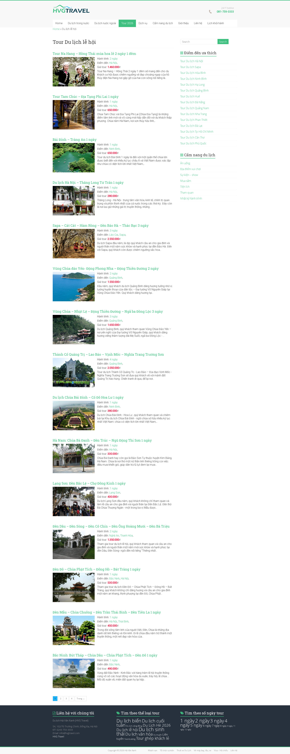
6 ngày (207, 725)
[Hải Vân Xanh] (71, 6)
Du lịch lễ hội (127, 729)
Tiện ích (184, 186)
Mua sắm (185, 181)
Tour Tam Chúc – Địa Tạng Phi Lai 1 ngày (86, 97)
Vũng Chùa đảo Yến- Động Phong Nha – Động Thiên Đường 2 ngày (106, 268)
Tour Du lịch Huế (190, 96)
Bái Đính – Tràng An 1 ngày (75, 139)
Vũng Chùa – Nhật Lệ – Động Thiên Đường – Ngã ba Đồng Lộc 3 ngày (108, 311)
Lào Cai (113, 234)
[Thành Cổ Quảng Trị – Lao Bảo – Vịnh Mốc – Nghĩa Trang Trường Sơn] (74, 359)
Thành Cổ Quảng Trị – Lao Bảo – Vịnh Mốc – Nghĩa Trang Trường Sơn (108, 354)
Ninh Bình (114, 148)
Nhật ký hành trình (191, 198)
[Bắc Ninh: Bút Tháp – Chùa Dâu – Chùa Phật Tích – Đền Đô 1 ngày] (74, 660)
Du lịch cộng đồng (134, 725)
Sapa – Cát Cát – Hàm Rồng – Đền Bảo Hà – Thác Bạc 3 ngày (101, 225)
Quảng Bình (115, 277)
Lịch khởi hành (215, 23)
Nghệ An (114, 535)
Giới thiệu (183, 23)
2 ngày (114, 58)
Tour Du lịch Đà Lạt (191, 126)
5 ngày (196, 725)
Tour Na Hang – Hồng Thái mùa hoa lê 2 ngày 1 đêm (94, 54)
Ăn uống (185, 163)
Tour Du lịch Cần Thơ (192, 137)
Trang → (81, 698)
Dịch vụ (143, 23)
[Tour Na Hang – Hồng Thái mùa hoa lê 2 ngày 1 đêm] (74, 58)
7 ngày (216, 725)
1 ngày (114, 101)
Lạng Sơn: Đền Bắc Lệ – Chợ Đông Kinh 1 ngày (89, 483)
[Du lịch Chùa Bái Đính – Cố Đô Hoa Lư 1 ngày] (74, 402)
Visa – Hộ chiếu (221, 750)
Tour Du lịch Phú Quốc (193, 143)
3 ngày (114, 230)
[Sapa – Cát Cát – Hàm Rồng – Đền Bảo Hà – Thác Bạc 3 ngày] (74, 230)
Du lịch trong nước (78, 23)
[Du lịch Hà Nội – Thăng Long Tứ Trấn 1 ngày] (74, 187)
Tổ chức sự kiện (167, 750)
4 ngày (114, 359)
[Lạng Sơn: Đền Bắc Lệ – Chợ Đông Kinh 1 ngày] (74, 488)
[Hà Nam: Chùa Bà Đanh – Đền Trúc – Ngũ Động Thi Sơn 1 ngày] (74, 445)
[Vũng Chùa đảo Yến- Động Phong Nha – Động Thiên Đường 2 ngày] (74, 273)
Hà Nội (113, 62)
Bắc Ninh (114, 578)
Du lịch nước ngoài (105, 23)
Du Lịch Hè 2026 (157, 725)
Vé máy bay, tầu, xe (202, 750)
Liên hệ (198, 23)
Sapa (122, 234)
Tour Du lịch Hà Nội (191, 61)
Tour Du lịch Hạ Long (192, 84)
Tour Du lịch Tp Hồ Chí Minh (196, 131)
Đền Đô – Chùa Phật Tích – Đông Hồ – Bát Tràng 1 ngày (96, 569)
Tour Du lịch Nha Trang (193, 114)
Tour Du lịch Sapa (190, 67)
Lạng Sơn (114, 492)
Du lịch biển (128, 720)
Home (59, 23)
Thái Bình (123, 621)
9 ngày (230, 726)
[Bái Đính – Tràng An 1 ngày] (74, 144)
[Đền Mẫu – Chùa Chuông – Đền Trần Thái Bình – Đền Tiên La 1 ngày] (74, 617)
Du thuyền (157, 735)
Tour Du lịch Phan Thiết (193, 120)
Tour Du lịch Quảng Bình (194, 90)
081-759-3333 (225, 11)
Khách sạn (152, 750)
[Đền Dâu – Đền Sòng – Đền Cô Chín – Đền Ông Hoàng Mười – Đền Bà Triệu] (74, 531)
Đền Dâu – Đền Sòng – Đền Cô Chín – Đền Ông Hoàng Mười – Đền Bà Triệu (111, 526)
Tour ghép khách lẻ (152, 738)
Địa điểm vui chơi (190, 169)
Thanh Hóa (126, 535)
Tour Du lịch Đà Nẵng (192, 102)
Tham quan (187, 192)
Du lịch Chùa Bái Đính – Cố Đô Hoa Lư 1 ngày (88, 397)
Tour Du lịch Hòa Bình (193, 73)
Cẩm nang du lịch (163, 23)
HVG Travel (58, 736)
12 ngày (188, 729)
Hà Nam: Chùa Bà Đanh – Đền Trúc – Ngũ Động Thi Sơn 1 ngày (102, 440)
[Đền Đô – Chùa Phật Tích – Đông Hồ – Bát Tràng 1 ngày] (74, 574)
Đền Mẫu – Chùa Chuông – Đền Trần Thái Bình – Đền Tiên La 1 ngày (107, 612)
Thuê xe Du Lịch (184, 750)
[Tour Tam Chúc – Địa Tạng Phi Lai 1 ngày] (74, 101)
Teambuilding (129, 739)
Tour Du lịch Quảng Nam (194, 108)
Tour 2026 (127, 23)
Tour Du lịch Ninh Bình (193, 79)
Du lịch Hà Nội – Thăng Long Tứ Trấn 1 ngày (88, 182)
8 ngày (223, 725)
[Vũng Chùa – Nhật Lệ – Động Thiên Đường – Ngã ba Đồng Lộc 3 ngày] (74, 316)
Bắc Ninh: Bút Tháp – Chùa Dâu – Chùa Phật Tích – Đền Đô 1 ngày (105, 655)
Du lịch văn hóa (139, 734)
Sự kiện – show (189, 175)
